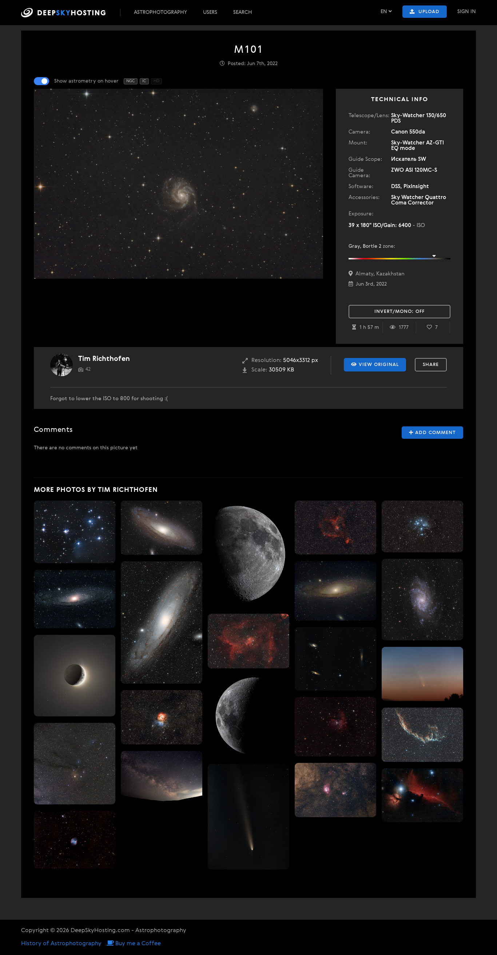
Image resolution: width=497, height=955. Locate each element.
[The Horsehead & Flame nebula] (422, 795)
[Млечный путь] (161, 778)
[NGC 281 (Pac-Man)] (335, 727)
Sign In (466, 11)
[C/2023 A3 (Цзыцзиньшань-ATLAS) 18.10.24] (248, 817)
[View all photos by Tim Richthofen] (61, 365)
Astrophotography (160, 12)
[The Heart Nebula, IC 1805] (248, 641)
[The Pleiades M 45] (74, 532)
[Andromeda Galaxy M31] (161, 622)
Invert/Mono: (399, 311)
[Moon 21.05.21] (248, 554)
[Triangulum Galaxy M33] (422, 599)
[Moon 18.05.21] (248, 716)
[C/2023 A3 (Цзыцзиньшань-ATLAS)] (422, 674)
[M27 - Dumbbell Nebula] (74, 839)
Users (210, 12)
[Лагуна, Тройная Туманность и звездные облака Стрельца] (335, 790)
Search (242, 12)
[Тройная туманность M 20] (161, 717)
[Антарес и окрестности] (74, 764)
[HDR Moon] (74, 675)
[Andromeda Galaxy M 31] (74, 599)
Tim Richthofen (104, 358)
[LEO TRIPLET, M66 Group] (335, 659)
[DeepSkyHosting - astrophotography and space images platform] (70, 12)
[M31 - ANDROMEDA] (161, 528)
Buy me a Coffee (137, 944)
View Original (378, 364)
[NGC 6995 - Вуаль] (422, 735)
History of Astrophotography (61, 944)
